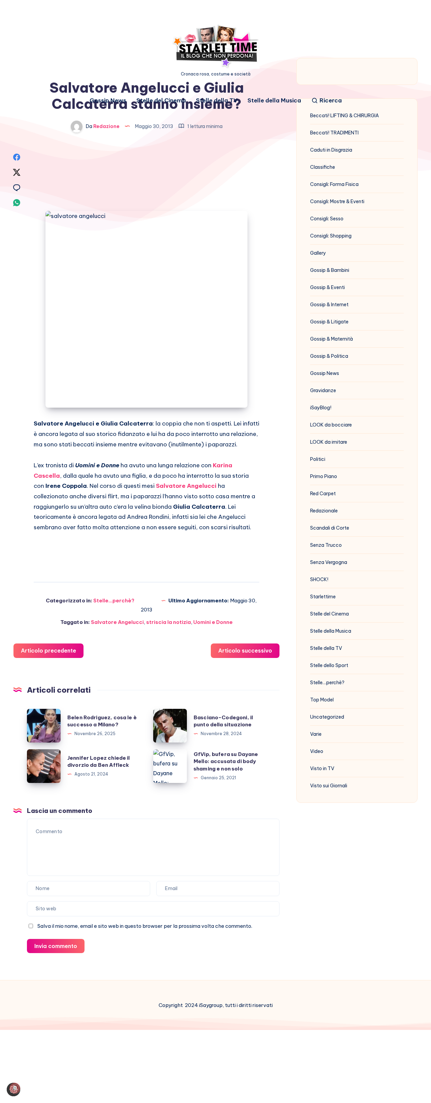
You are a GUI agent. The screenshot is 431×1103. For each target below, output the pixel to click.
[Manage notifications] (14, 1088)
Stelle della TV (216, 100)
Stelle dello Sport (329, 665)
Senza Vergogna (328, 562)
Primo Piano (323, 476)
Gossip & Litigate (329, 322)
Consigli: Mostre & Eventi (337, 201)
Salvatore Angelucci (117, 622)
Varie (316, 734)
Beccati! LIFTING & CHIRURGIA (344, 116)
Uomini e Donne (213, 622)
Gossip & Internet (329, 305)
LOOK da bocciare (331, 425)
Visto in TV (322, 768)
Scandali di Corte (329, 528)
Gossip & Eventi (327, 287)
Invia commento (55, 946)
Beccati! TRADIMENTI (334, 133)
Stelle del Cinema (161, 100)
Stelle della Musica (274, 100)
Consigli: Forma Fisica (334, 184)
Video (316, 751)
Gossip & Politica (329, 356)
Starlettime (323, 597)
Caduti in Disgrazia (331, 150)
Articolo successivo (245, 650)
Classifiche (322, 167)
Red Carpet (323, 494)
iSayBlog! (320, 408)
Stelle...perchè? (113, 600)
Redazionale (324, 511)
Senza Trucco (326, 545)
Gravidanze (323, 390)
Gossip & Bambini (329, 270)
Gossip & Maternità (331, 339)
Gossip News (108, 100)
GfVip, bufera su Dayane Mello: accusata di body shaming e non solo (226, 761)
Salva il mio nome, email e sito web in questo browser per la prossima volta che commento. (144, 926)
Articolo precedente (48, 650)
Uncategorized (327, 717)
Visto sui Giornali (328, 786)
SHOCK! (319, 579)
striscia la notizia (168, 622)
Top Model (322, 700)
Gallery (318, 253)
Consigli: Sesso (326, 219)
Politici (317, 459)
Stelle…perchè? (327, 683)
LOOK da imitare (328, 442)
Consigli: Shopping (331, 236)
